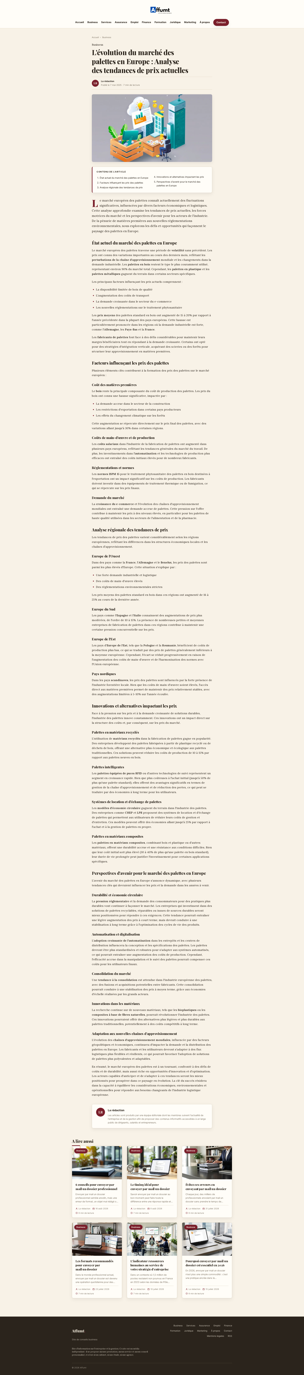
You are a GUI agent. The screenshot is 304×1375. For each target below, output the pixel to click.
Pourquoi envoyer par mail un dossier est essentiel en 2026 (207, 1263)
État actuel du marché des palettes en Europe (124, 177)
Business (92, 22)
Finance (146, 22)
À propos (205, 22)
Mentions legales (215, 1336)
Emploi (134, 22)
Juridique (175, 22)
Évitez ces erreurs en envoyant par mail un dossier (206, 1186)
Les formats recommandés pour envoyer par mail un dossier (94, 1265)
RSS (230, 1336)
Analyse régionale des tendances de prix (121, 187)
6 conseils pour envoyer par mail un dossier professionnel (96, 1186)
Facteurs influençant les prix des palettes (121, 182)
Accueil (79, 22)
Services (106, 22)
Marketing (190, 22)
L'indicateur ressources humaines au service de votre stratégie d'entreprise (149, 1265)
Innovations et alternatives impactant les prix (180, 176)
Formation (160, 22)
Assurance (121, 22)
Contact (221, 22)
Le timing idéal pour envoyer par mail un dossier (150, 1186)
